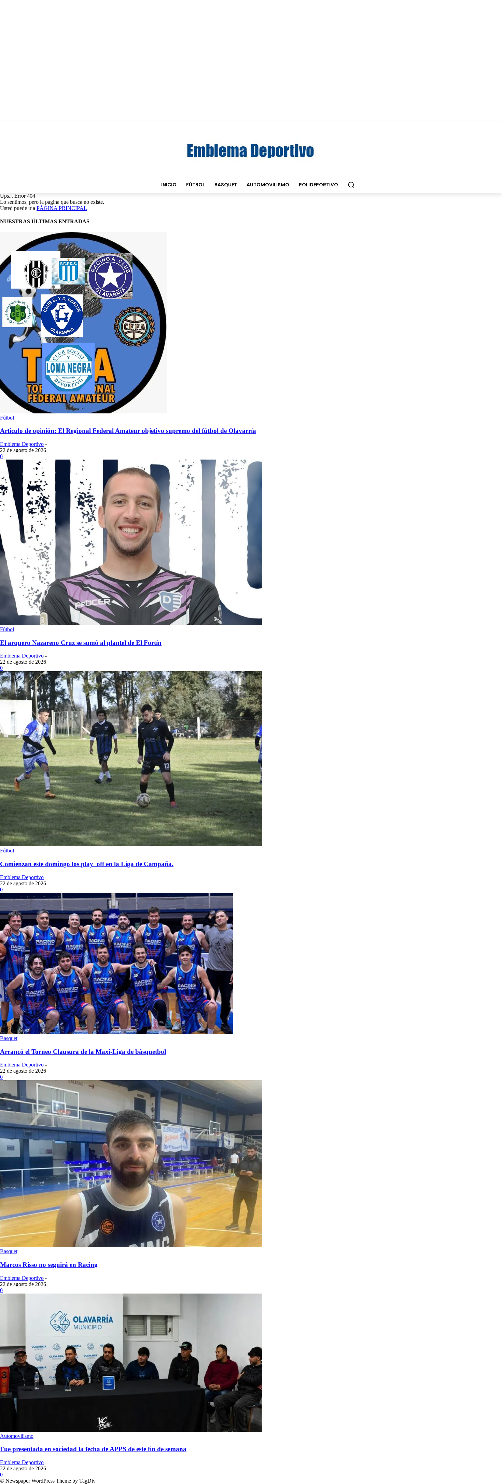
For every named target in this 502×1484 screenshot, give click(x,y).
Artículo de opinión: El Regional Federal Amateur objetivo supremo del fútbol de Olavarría (128, 430)
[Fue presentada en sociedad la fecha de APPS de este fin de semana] (131, 1430)
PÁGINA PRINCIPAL (62, 208)
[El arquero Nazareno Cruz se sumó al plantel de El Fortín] (131, 623)
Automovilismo (16, 1436)
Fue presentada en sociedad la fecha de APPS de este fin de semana (93, 1449)
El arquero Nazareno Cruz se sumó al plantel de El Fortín (81, 642)
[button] (351, 184)
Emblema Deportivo (22, 444)
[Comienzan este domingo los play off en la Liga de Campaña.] (131, 844)
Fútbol (7, 418)
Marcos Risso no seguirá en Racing (49, 1264)
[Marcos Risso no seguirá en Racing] (131, 1245)
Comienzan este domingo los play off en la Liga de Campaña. (86, 863)
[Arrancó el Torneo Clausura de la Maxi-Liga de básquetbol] (116, 1032)
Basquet (8, 1038)
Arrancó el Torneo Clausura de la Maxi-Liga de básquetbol (83, 1051)
